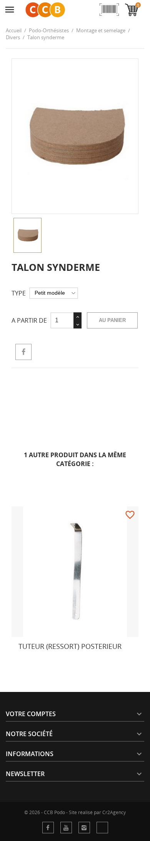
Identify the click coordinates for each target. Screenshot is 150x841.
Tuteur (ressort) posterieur (70, 646)
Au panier (112, 320)
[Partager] (23, 352)
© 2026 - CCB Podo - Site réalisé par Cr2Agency (75, 812)
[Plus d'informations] (25, 660)
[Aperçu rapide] (8, 660)
